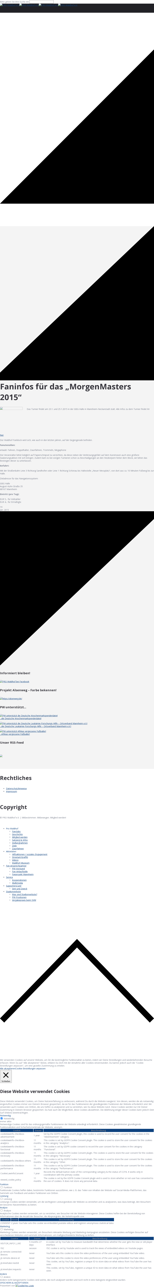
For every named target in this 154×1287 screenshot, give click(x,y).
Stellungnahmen (20, 842)
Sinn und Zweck (19, 888)
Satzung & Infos (20, 840)
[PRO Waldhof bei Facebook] (14, 681)
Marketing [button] (5, 1226)
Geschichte (17, 834)
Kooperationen (19, 880)
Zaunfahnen (18, 848)
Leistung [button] (4, 1196)
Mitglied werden (20, 837)
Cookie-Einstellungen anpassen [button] (30, 1068)
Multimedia (17, 882)
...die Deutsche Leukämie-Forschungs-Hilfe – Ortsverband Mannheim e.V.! (35, 726)
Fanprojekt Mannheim (23, 874)
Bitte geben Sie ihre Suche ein (14, 1)
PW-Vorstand (18, 868)
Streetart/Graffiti (20, 857)
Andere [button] (3, 1274)
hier (2, 435)
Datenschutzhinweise (16, 788)
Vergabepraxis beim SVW (24, 900)
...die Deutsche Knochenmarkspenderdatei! (20, 718)
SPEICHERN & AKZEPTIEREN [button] (14, 1282)
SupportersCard (13, 885)
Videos (15, 860)
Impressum (11, 791)
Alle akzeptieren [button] (7, 1068)
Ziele (14, 845)
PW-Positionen (19, 897)
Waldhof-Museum (20, 862)
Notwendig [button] (5, 1115)
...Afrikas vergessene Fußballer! (15, 734)
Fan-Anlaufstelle (20, 871)
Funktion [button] (4, 1184)
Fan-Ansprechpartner (16, 865)
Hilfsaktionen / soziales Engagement (29, 854)
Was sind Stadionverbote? (24, 894)
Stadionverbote (13, 891)
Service (9, 877)
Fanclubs (16, 831)
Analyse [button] (4, 1207)
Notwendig (9, 1118)
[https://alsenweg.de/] (11, 698)
